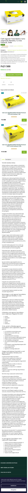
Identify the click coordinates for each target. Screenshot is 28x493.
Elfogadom (13, 490)
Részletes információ (5, 78)
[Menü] (25, 1)
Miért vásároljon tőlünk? (7, 467)
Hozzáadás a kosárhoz (14, 75)
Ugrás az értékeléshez (18, 46)
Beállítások (13, 485)
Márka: (4, 47)
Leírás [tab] (3, 159)
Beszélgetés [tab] (8, 159)
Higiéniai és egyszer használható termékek (17, 50)
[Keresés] (18, 1)
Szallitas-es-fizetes (6, 472)
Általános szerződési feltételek (9, 463)
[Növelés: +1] (5, 74)
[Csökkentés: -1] (5, 75)
